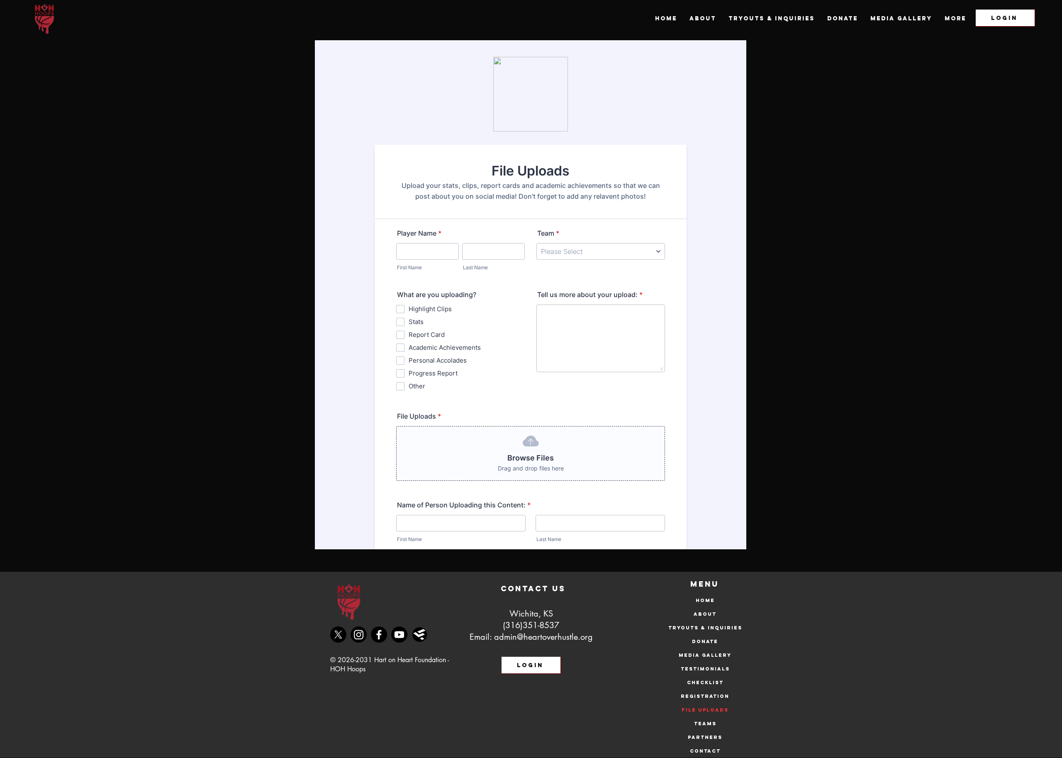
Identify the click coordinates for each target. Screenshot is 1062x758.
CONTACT (705, 751)
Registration (705, 696)
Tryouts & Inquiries (705, 628)
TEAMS (705, 723)
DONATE (705, 641)
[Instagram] (359, 634)
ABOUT (705, 614)
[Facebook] (379, 634)
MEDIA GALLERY (705, 655)
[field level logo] (420, 634)
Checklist (705, 682)
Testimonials (705, 669)
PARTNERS (705, 737)
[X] (338, 634)
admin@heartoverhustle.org (543, 636)
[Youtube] (399, 634)
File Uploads (705, 710)
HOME (705, 600)
